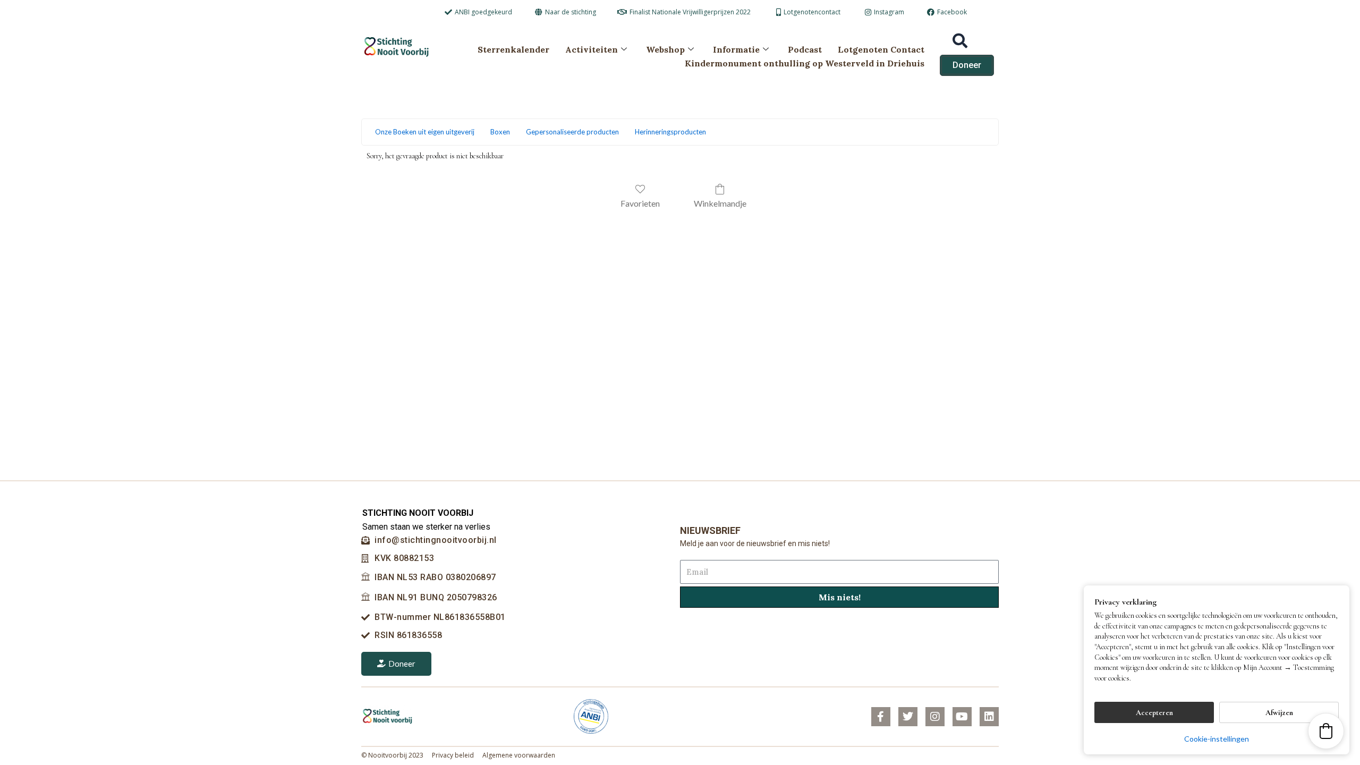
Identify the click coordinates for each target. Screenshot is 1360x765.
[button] (1326, 731)
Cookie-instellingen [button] (1216, 738)
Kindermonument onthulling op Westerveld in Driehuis (804, 63)
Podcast (805, 49)
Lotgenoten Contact (881, 49)
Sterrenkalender (513, 49)
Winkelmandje (720, 203)
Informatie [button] (736, 49)
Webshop (665, 49)
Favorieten (640, 203)
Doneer (401, 663)
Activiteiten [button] (591, 49)
